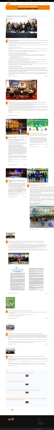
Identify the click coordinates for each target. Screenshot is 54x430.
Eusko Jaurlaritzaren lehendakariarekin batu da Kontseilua (20, 373)
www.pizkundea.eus (20, 159)
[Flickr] (11, 0)
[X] (8, 0)
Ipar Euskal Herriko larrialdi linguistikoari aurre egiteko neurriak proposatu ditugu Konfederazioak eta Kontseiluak (26, 356)
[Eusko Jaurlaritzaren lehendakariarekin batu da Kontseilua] (27, 375)
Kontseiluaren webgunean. (17, 112)
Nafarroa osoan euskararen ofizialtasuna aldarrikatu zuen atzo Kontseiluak (17, 137)
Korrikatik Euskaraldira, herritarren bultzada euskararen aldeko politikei (23, 390)
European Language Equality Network (16, 361)
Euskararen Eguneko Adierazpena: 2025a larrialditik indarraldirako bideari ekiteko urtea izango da (25, 241)
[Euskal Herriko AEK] (8, 3)
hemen (10, 250)
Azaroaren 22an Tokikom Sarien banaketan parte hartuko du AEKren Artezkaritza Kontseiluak (25, 333)
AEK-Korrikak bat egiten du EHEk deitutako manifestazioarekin (20, 310)
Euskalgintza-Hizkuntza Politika (13, 115)
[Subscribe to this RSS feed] (47, 13)
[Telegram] (12, 0)
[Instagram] (10, 0)
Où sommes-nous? (45, 3)
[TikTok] (13, 0)
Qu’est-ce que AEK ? (28, 3)
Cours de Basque (34, 3)
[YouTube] (9, 0)
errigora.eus (40, 144)
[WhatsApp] (15, 0)
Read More (46, 115)
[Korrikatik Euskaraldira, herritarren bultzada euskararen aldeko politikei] (27, 392)
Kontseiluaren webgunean (18, 161)
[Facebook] (6, 0)
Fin (18, 409)
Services (39, 3)
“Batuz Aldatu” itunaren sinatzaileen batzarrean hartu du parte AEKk (38, 185)
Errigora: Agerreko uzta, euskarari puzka (15, 381)
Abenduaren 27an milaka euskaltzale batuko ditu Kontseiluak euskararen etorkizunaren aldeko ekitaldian (17, 181)
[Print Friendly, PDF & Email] (8, 39)
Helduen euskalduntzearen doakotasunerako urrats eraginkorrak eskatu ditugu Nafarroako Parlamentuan (27, 102)
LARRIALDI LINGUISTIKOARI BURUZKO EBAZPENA (37, 361)
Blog (41, 3)
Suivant (16, 409)
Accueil (24, 3)
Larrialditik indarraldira (12, 243)
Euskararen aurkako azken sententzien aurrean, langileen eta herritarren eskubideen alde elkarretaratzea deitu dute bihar (26, 399)
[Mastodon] (16, 0)
